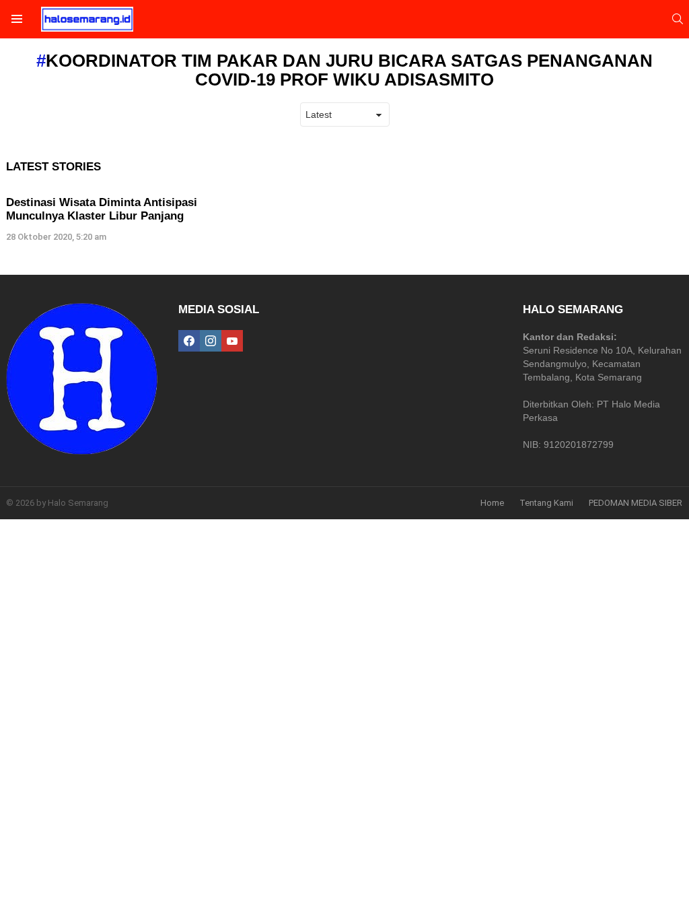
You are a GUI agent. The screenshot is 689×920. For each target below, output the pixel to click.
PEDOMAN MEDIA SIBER (635, 503)
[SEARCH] (677, 19)
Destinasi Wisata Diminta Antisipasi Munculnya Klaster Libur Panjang (101, 209)
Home (492, 503)
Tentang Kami (546, 503)
